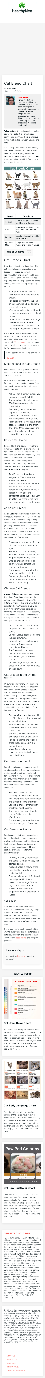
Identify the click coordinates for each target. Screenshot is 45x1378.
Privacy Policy (13, 1367)
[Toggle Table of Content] (27, 252)
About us (11, 1356)
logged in (21, 956)
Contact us (12, 1359)
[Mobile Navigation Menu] (22, 19)
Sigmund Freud (11, 358)
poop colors (21, 938)
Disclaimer (11, 1363)
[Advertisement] (22, 46)
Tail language (20, 342)
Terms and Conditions (16, 1370)
